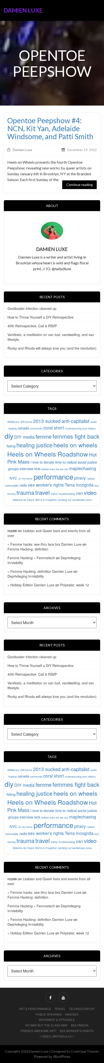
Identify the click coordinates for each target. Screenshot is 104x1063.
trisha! (54, 494)
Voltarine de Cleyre (23, 500)
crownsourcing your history (80, 428)
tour (97, 485)
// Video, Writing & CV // (57, 1036)
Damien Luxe (23, 10)
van (79, 493)
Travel (60, 1009)
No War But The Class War (46, 1025)
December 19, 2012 (82, 150)
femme (44, 436)
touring (11, 494)
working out (64, 500)
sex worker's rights (46, 485)
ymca (89, 500)
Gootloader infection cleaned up (31, 308)
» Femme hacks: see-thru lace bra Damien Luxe (44, 544)
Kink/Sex (71, 1014)
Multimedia (80, 1025)
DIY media (24, 437)
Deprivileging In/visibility (25, 576)
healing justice (34, 445)
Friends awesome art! (38, 1031)
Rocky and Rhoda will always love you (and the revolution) (52, 348)
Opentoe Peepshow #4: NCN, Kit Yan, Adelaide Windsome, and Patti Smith (50, 128)
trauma (25, 492)
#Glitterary (13, 422)
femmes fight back (75, 436)
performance (53, 476)
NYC (13, 478)
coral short (53, 428)
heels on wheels (75, 444)
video (90, 492)
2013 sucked (46, 420)
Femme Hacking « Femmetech (31, 557)
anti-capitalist (75, 420)
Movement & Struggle (57, 1019)
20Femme (26, 422)
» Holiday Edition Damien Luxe (30, 584)
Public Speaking (49, 1014)
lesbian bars (48, 469)
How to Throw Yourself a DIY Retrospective (40, 317)
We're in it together (46, 500)
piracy (80, 478)
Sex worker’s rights (76, 1031)
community (36, 428)
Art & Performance (35, 1009)
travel (42, 492)
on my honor (25, 478)
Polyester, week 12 (74, 584)
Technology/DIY (82, 1009)
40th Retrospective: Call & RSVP (32, 325)
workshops (78, 500)
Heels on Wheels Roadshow (47, 453)
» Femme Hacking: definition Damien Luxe (40, 571)
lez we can (62, 469)
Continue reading (79, 185)
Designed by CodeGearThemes (75, 1051)
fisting (11, 445)
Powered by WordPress (52, 1056)
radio (23, 485)
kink (37, 468)
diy (9, 436)
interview (26, 468)
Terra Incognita (79, 485)
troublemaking (67, 494)
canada (23, 427)
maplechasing (82, 468)
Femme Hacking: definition (27, 549)
